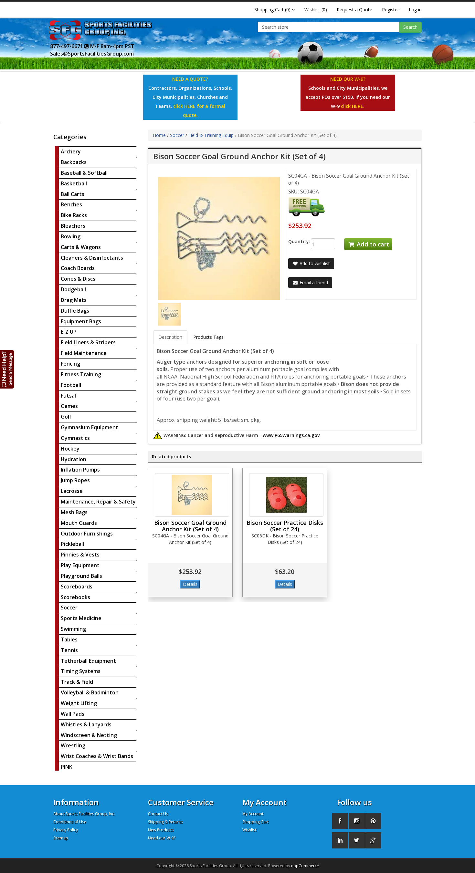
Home (159, 135)
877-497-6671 (67, 46)
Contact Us (158, 813)
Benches (71, 204)
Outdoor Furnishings (87, 533)
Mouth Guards (79, 522)
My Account (252, 813)
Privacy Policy (65, 830)
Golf (66, 416)
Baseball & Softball (84, 172)
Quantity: (294, 241)
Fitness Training (81, 374)
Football (71, 385)
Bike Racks (74, 215)
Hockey (70, 448)
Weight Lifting (79, 703)
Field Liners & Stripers (88, 342)
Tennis (69, 650)
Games (69, 406)
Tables (69, 639)
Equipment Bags (81, 321)
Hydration (73, 459)
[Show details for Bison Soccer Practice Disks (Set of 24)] (286, 495)
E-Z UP (69, 331)
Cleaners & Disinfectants (92, 257)
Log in (415, 9)
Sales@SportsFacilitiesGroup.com (92, 53)
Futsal (68, 395)
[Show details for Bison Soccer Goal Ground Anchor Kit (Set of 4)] (191, 495)
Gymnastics (75, 438)
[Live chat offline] (7, 369)
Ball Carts (72, 194)
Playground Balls (81, 575)
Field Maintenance (84, 353)
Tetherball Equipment (88, 660)
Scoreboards (76, 586)
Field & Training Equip (211, 135)
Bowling (70, 236)
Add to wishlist (314, 263)
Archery (71, 151)
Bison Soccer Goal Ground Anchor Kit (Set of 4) (190, 526)
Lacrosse (72, 490)
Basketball (74, 183)
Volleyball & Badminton (90, 692)
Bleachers (73, 225)
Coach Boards (78, 268)
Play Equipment (80, 565)
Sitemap (60, 838)
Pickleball (72, 543)
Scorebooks (75, 597)
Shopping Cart (255, 822)
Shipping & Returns (165, 822)
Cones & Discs (78, 278)
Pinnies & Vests (80, 554)
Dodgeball (73, 289)
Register (390, 9)
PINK (66, 766)
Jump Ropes (75, 480)
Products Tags (208, 337)
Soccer (69, 607)
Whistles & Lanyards (86, 724)
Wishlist (249, 830)
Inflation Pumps (80, 469)
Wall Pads (72, 713)
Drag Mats (74, 300)
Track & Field (77, 681)
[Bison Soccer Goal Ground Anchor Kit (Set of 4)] (169, 314)
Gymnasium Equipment (89, 427)
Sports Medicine (81, 618)
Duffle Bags (75, 310)
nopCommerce (305, 865)
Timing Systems (80, 671)
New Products (161, 830)
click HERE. (352, 106)
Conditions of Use (69, 822)
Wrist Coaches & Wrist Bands (97, 756)
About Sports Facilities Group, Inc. (84, 813)
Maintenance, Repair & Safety (98, 501)
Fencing (70, 363)
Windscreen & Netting (89, 735)
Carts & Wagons (81, 247)
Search (410, 27)
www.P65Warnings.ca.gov (291, 435)
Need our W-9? (161, 838)
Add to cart (372, 244)
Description (170, 337)
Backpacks (74, 162)
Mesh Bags (74, 512)
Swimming (73, 628)
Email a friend (313, 282)
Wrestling (73, 745)
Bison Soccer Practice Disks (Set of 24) (285, 526)
